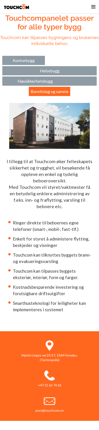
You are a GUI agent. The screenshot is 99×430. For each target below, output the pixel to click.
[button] (93, 6)
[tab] (23, 60)
